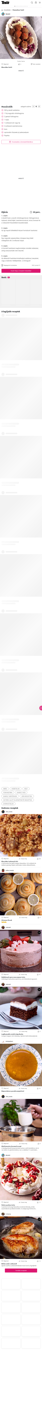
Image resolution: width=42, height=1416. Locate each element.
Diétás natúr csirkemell (9, 1264)
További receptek (21, 1270)
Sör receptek (27, 796)
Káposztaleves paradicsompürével (12, 1091)
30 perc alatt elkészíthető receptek (17, 800)
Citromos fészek (6, 920)
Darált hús (21, 792)
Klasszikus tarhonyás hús (9, 861)
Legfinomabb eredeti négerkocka (12, 1034)
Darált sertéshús (10, 796)
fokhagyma (7, 792)
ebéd (5, 789)
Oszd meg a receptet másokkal (21, 271)
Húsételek (7, 10)
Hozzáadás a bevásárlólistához (22, 142)
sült (26, 789)
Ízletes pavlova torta (8, 1205)
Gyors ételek (8, 804)
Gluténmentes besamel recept (11, 1146)
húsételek (16, 789)
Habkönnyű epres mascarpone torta (13, 977)
